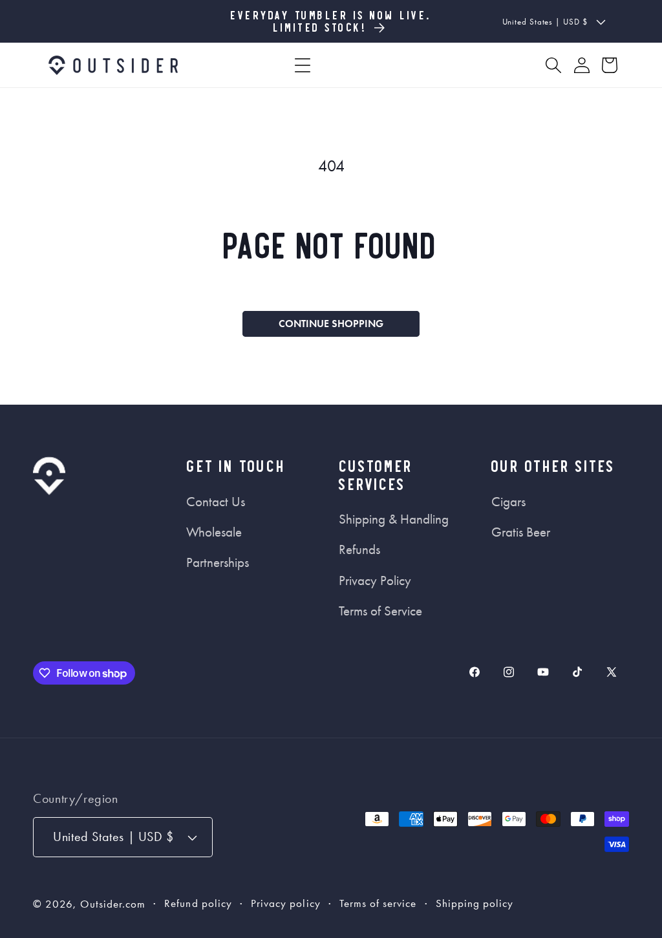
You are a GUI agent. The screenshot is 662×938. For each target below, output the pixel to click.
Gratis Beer (520, 532)
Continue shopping (331, 323)
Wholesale (214, 532)
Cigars (508, 501)
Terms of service (378, 903)
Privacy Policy (375, 580)
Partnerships (217, 562)
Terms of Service (380, 611)
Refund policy (198, 903)
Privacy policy (286, 903)
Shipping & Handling (394, 519)
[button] (302, 65)
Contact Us (215, 501)
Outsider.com (113, 904)
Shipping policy (475, 903)
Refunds (359, 549)
